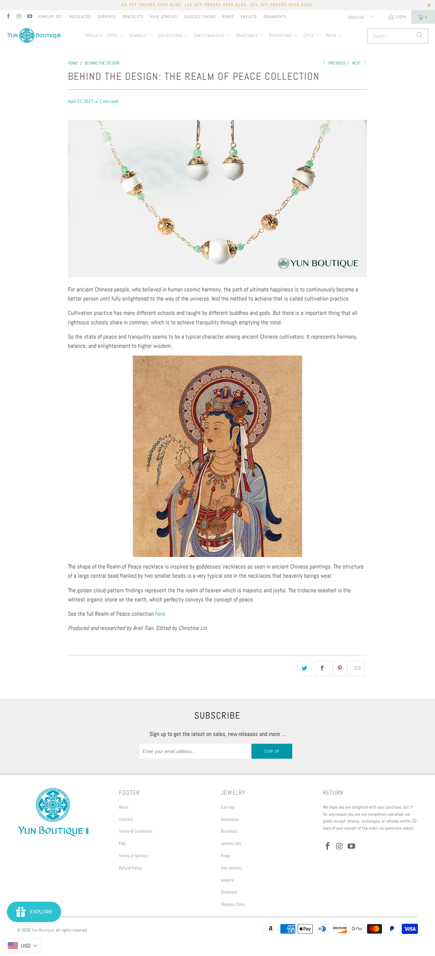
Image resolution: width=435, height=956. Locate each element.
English (357, 17)
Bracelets (133, 16)
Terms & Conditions (136, 831)
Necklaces (80, 16)
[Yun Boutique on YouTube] (29, 17)
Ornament (229, 892)
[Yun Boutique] (34, 36)
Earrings (107, 16)
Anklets (249, 16)
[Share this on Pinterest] (340, 669)
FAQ (122, 843)
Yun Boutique (43, 930)
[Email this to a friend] (357, 669)
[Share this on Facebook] (322, 669)
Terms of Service (133, 856)
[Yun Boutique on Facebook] (8, 17)
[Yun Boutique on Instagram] (18, 17)
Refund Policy (130, 868)
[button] (116, 36)
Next (357, 63)
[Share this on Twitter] (304, 669)
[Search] (419, 36)
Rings (228, 16)
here (160, 613)
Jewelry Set (50, 16)
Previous (336, 63)
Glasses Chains (200, 16)
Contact (126, 819)
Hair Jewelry (163, 16)
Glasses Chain (233, 904)
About (124, 807)
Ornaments (275, 16)
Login (400, 16)
